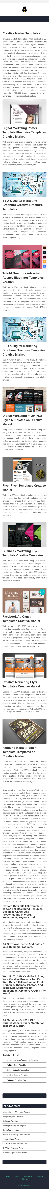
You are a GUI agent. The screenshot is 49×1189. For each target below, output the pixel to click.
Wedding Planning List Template (14, 1126)
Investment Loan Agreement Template (22, 1060)
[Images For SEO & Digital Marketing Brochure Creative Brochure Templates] (24, 184)
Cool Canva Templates (11, 1121)
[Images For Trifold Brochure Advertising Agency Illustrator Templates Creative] (24, 257)
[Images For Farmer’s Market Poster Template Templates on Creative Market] (24, 731)
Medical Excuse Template (17, 1075)
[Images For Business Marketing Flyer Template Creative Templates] (24, 534)
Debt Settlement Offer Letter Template (16, 1112)
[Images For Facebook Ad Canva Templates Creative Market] (24, 600)
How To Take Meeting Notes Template (16, 1135)
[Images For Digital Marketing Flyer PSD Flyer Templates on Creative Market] (24, 399)
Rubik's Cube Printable (16, 1065)
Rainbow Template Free (16, 1080)
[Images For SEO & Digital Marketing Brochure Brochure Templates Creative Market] (24, 329)
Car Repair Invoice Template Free (15, 1144)
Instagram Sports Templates (13, 1117)
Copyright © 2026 (24, 1185)
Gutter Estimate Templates (18, 1070)
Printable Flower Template (12, 1139)
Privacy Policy (27, 1177)
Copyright (39, 1177)
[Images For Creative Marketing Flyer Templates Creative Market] (24, 665)
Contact (16, 1177)
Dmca (8, 1177)
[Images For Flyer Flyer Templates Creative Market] (24, 469)
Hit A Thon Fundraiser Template (14, 1148)
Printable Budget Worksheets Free (15, 1153)
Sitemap (25, 1179)
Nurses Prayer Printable (11, 1130)
